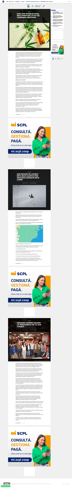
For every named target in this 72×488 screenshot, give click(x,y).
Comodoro (17, 1)
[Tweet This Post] (32, 21)
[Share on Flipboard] (34, 21)
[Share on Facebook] (30, 21)
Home (7, 1)
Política (22, 1)
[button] (5, 486)
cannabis (22, 114)
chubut (25, 114)
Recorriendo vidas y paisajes (46, 1)
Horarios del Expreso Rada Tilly (33, 1)
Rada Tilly (11, 1)
